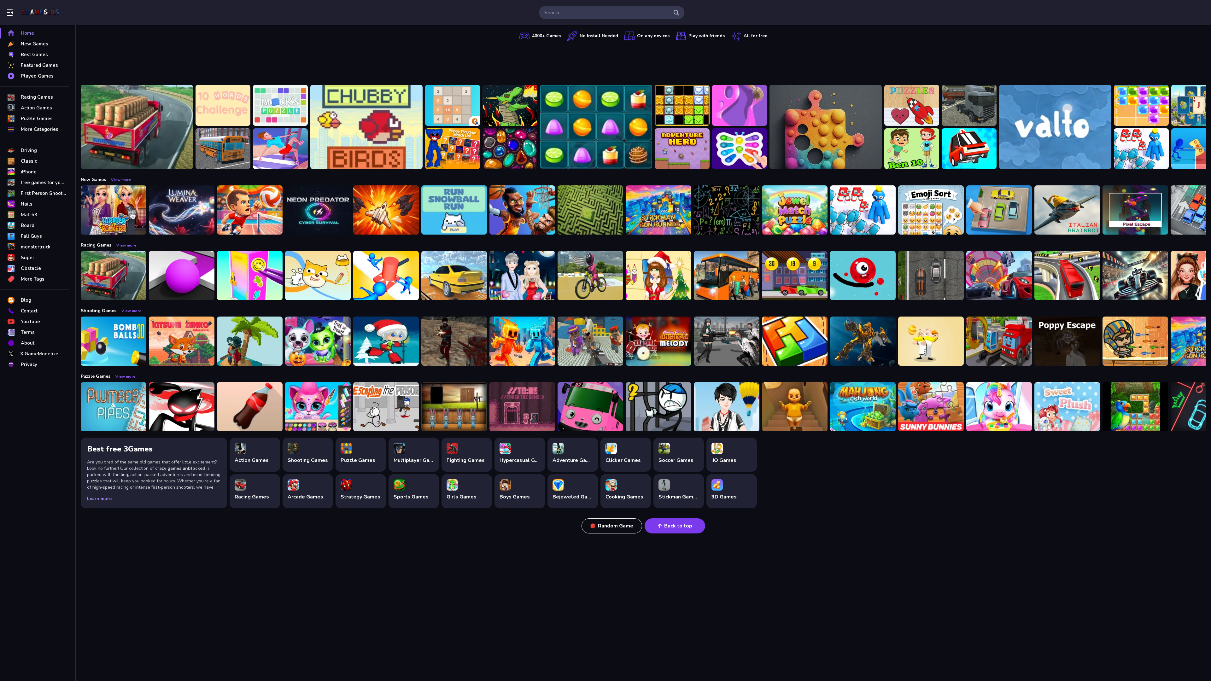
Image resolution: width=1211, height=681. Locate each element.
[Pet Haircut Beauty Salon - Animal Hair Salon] (318, 406)
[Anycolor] (739, 105)
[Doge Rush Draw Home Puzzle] (318, 275)
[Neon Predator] (318, 210)
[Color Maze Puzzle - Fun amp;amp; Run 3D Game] (181, 275)
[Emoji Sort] (931, 210)
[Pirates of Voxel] (250, 341)
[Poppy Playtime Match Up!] (452, 148)
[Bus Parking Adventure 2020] (726, 275)
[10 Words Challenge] (223, 105)
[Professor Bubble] (931, 341)
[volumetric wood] (795, 341)
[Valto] (1055, 127)
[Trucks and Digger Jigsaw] (999, 341)
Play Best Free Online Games (40, 13)
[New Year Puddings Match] (596, 127)
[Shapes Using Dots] (825, 127)
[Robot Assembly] (863, 341)
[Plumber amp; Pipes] (113, 406)
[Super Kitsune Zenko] (181, 341)
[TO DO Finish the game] (522, 406)
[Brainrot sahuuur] (1067, 210)
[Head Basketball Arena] (522, 210)
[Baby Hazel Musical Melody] (658, 341)
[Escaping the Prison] (386, 406)
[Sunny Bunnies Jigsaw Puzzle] (931, 406)
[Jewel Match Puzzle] (795, 210)
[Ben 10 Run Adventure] (911, 148)
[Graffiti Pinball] (863, 275)
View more (121, 179)
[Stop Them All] (386, 275)
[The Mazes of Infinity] (590, 210)
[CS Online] (454, 341)
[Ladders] (280, 148)
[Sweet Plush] (1067, 406)
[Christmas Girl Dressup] (658, 275)
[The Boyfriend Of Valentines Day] (522, 275)
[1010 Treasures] (682, 105)
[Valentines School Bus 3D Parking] (590, 406)
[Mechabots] (510, 105)
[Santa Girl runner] (386, 341)
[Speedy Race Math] (795, 275)
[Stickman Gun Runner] (658, 210)
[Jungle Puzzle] (1135, 406)
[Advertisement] (643, 61)
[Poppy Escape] (1067, 341)
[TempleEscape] (1135, 210)
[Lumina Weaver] (181, 210)
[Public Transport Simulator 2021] (1067, 275)
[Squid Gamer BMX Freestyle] (590, 275)
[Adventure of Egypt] (1135, 341)
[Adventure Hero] (682, 148)
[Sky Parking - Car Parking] (454, 275)
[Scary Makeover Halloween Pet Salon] (318, 341)
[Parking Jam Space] (999, 210)
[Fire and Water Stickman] (522, 341)
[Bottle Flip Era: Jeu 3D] (250, 406)
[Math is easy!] (726, 210)
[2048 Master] (452, 105)
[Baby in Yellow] (795, 406)
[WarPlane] (386, 210)
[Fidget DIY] (739, 148)
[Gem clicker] (510, 148)
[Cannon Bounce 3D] (113, 341)
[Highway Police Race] (931, 275)
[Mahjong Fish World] (863, 406)
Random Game (615, 525)
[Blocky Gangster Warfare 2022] (590, 341)
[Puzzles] (911, 105)
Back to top (678, 525)
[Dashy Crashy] (969, 148)
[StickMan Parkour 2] (181, 406)
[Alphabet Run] (1141, 148)
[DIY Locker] (250, 275)
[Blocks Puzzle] (280, 105)
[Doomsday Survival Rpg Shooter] (726, 341)
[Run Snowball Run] (454, 210)
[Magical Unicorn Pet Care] (999, 406)
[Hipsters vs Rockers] (113, 210)
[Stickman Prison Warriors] (658, 406)
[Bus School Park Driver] (223, 148)
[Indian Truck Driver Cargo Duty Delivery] (137, 127)
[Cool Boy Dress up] (726, 406)
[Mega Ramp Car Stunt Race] (999, 275)
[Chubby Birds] (366, 127)
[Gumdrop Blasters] (1141, 105)
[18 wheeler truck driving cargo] (969, 105)
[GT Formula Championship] (1135, 275)
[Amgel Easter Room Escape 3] (454, 406)
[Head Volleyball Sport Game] (250, 210)
